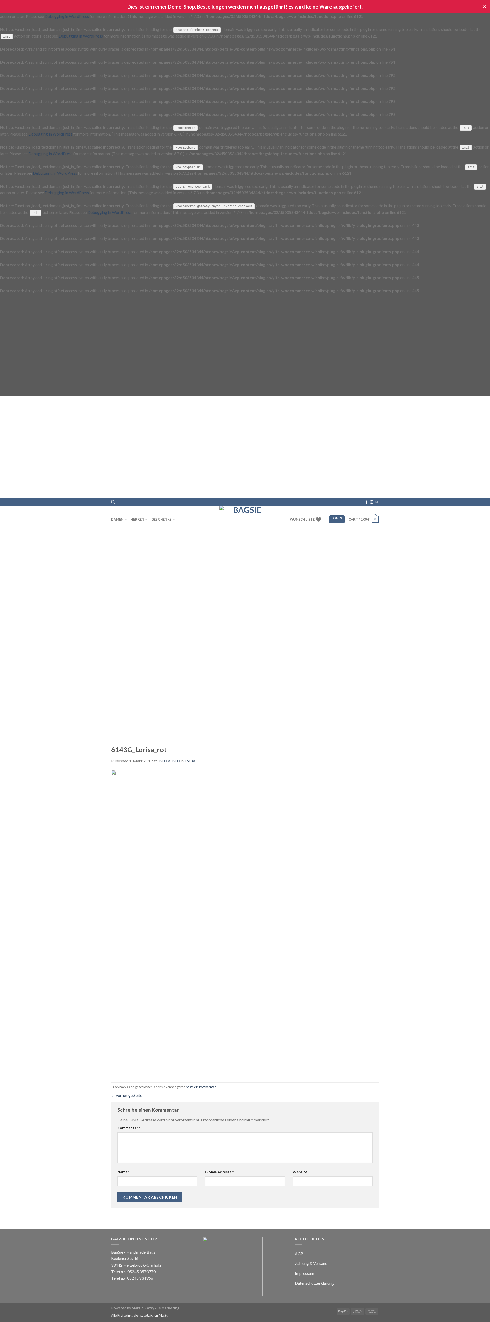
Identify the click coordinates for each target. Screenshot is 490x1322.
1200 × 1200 (169, 760)
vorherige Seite (126, 1095)
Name (123, 1172)
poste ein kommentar (201, 1087)
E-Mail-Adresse (219, 1172)
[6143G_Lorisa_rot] (245, 922)
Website (300, 1172)
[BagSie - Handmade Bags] (245, 519)
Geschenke (161, 519)
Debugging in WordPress (67, 16)
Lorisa (190, 760)
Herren (137, 519)
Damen (117, 519)
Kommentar (128, 1128)
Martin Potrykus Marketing (155, 1308)
